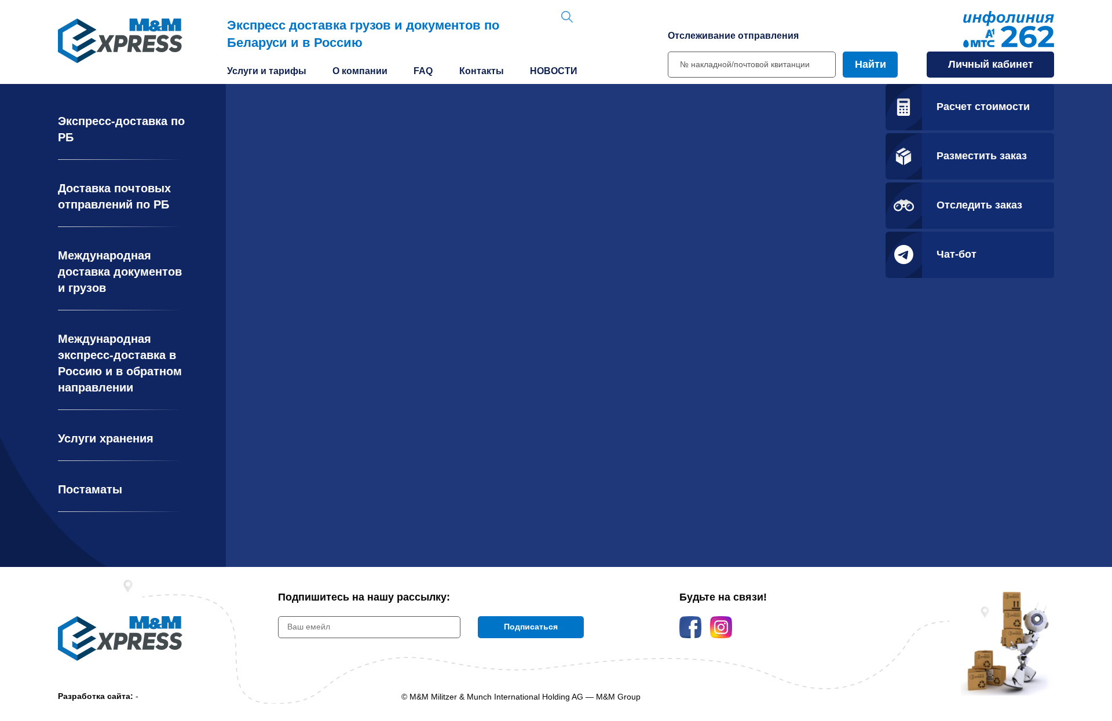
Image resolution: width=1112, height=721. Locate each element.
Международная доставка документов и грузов (120, 271)
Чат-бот (956, 254)
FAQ (423, 71)
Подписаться (531, 626)
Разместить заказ (982, 156)
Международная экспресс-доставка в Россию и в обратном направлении (120, 363)
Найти (870, 64)
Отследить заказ (979, 205)
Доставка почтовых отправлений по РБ (114, 196)
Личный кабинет (990, 64)
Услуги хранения (105, 438)
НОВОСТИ (553, 71)
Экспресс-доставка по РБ (121, 129)
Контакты (481, 71)
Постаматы (90, 489)
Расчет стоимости (983, 106)
